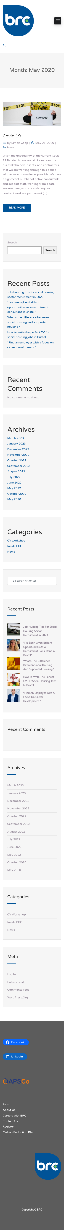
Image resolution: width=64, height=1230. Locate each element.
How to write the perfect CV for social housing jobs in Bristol (39, 681)
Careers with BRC (14, 1115)
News (11, 147)
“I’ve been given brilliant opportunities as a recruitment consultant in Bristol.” (27, 307)
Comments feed (18, 990)
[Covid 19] (32, 114)
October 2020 (16, 494)
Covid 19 (12, 136)
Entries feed (15, 982)
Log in (11, 974)
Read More (17, 207)
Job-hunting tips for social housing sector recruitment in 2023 (40, 631)
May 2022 (14, 488)
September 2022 (18, 466)
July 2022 (13, 477)
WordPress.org (17, 997)
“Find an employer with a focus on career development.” (39, 697)
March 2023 (15, 438)
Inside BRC (14, 546)
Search (12, 242)
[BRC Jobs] (18, 20)
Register (8, 1126)
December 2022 (18, 449)
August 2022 (16, 471)
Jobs (6, 1104)
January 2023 (16, 443)
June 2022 (14, 482)
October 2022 (16, 460)
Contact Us (10, 1121)
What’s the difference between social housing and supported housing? (28, 322)
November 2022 (18, 455)
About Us (9, 1110)
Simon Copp (19, 143)
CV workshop (16, 540)
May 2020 (14, 499)
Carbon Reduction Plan (18, 1132)
